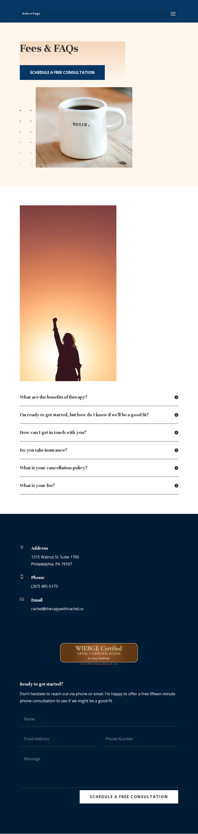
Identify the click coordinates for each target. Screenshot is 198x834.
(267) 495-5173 (44, 586)
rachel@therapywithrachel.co (57, 608)
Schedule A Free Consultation (62, 72)
